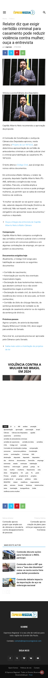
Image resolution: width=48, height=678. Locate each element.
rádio (35, 479)
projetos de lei (8, 479)
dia (5, 460)
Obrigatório (14, 473)
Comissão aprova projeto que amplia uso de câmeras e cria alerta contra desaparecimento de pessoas (13, 527)
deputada (17, 457)
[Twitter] (11, 52)
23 (11, 426)
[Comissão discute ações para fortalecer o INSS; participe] (9, 554)
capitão (32, 433)
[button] (4, 12)
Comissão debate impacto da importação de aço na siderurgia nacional (30, 582)
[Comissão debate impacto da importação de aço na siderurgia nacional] (9, 582)
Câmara (6, 433)
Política (11, 19)
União (34, 488)
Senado (20, 485)
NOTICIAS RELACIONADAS (14, 542)
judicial (25, 467)
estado (15, 463)
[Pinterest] (16, 52)
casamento (7, 436)
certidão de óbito (28, 442)
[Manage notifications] (42, 672)
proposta (19, 479)
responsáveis (34, 482)
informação (16, 467)
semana (12, 485)
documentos (21, 460)
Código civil (14, 445)
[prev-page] (4, 592)
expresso (9, 47)
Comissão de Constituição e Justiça (15, 448)
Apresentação (8, 430)
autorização (29, 430)
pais (27, 473)
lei (38, 467)
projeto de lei (23, 476)
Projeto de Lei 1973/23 (22, 145)
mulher (12, 470)
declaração (7, 457)
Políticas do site (25, 668)
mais (5, 470)
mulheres (21, 470)
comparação (34, 448)
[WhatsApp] (22, 52)
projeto (13, 476)
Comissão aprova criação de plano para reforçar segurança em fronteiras (35, 526)
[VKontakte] (31, 658)
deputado (26, 457)
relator (15, 482)
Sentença (29, 485)
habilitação (33, 463)
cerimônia (17, 436)
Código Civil (22, 165)
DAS (32, 454)
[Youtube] (37, 658)
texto (5, 488)
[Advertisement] (24, 4)
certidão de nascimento (11, 442)
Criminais (25, 454)
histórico (7, 467)
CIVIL (5, 445)
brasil (38, 430)
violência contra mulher (12, 491)
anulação (33, 426)
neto (39, 470)
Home (5, 19)
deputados (35, 457)
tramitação (13, 488)
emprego (40, 460)
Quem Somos (13, 668)
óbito (5, 473)
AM (19, 426)
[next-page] (8, 592)
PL (32, 473)
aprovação (19, 430)
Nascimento (31, 470)
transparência (24, 488)
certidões (40, 442)
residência (24, 482)
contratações (15, 454)
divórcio (11, 460)
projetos (33, 476)
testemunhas (39, 485)
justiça (33, 467)
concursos (7, 451)
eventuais (23, 463)
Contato (37, 668)
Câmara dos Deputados (20, 433)
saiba (5, 485)
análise (25, 426)
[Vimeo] (24, 658)
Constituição (33, 451)
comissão (23, 445)
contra (6, 454)
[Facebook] (5, 52)
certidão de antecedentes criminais (15, 439)
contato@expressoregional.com (27, 641)
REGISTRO (7, 482)
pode (37, 473)
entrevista (7, 463)
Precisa (6, 476)
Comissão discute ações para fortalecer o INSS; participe (29, 555)
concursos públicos (19, 451)
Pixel (30, 675)
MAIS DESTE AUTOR (12, 545)
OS (22, 473)
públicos (28, 479)
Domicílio (31, 460)
